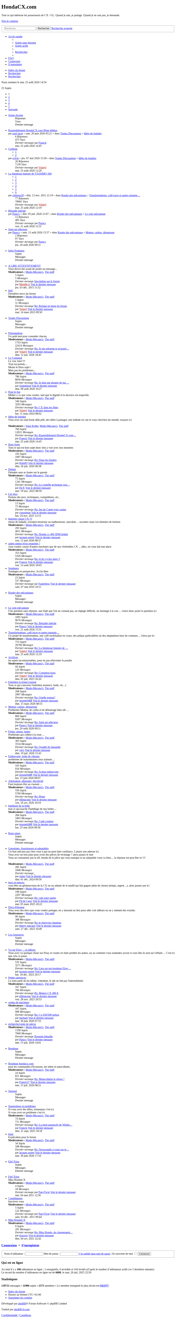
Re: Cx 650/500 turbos (46, 1014)
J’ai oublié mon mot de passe (94, 1253)
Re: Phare (39, 796)
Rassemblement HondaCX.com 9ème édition (32, 130)
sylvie (15, 158)
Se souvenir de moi (123, 1253)
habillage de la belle (19, 805)
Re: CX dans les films (46, 407)
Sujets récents (15, 115)
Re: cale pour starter (45, 897)
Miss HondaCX (16, 1220)
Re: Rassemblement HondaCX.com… (55, 435)
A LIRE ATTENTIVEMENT (24, 265)
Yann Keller (31, 426)
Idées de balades (93, 133)
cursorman (25, 512)
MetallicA (24, 284)
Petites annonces (17, 977)
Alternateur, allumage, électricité (25, 781)
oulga (22, 876)
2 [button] (9, 97)
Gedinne (13, 148)
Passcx (16, 213)
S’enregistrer (30, 1245)
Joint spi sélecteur (17, 229)
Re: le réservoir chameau (47, 922)
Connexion (9, 1245)
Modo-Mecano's (34, 272)
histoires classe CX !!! (20, 518)
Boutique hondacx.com (21, 1063)
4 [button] (9, 103)
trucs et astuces (16, 882)
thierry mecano (27, 925)
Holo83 (23, 463)
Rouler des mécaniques (73, 195)
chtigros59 (18, 195)
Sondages (13, 568)
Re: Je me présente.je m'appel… (51, 348)
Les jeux (13, 494)
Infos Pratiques (16, 250)
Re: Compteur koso (45, 672)
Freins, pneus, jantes (19, 731)
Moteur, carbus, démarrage (100, 232)
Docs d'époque (16, 907)
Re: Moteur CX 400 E (46, 993)
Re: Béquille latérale (45, 623)
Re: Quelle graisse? (44, 697)
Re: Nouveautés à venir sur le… (51, 1149)
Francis (42, 142)
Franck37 (24, 1082)
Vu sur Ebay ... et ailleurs (22, 949)
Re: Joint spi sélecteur (46, 722)
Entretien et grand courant (22, 682)
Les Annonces (16, 934)
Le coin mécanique (95, 213)
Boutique (13, 1048)
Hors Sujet (14, 444)
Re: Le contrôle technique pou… (52, 484)
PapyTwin (44, 1192)
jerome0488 (25, 700)
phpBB (22, 1303)
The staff (49, 272)
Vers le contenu (9, 21)
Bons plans (14, 833)
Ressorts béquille (43, 1036)
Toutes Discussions (70, 133)
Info (10, 290)
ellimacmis (25, 799)
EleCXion (13, 1161)
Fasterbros (44, 583)
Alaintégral (25, 385)
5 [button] (9, 106)
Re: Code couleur (43, 821)
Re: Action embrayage (46, 771)
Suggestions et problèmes (22, 1106)
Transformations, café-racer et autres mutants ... (114, 195)
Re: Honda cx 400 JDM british (51, 534)
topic (11, 1134)
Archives (13, 657)
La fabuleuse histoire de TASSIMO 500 (30, 173)
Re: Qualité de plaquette (47, 747)
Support (12, 1091)
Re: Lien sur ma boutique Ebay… (52, 968)
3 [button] (9, 100)
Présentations (15, 333)
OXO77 (104, 1285)
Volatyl (42, 167)
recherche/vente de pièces (22, 1024)
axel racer (17, 133)
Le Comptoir (15, 357)
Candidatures (15, 1198)
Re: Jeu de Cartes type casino (50, 509)
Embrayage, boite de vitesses (24, 756)
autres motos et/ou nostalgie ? (24, 543)
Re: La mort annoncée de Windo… (53, 1124)
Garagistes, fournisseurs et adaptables (28, 848)
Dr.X (22, 487)
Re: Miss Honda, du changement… (53, 1232)
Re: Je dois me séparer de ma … (51, 382)
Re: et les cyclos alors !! (47, 559)
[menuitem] (25, 42)
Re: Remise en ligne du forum (50, 306)
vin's (21, 750)
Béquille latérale (17, 210)
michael (23, 1017)
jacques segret (26, 537)
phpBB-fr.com (22, 1309)
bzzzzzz (23, 1235)
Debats (12, 469)
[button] (13, 109)
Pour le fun (14, 391)
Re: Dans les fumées (45, 460)
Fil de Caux (25, 901)
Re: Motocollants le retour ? (49, 1079)
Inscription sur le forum (47, 281)
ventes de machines (18, 1002)
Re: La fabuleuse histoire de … (51, 648)
